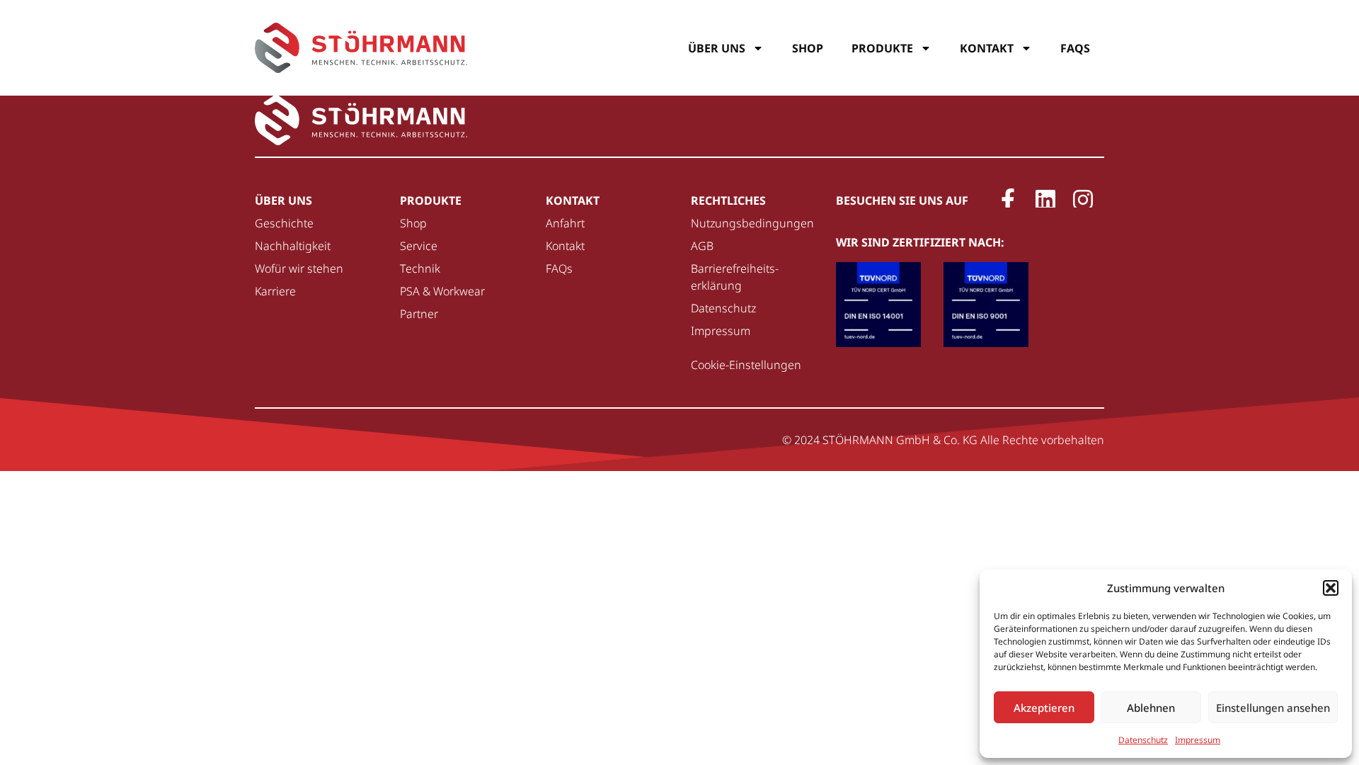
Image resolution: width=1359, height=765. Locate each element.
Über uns (716, 48)
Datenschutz (1143, 740)
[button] (1331, 588)
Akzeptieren (1044, 708)
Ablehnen (1151, 708)
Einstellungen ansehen (1273, 708)
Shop (807, 48)
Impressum (1197, 740)
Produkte (882, 48)
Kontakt (987, 48)
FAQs (1075, 48)
